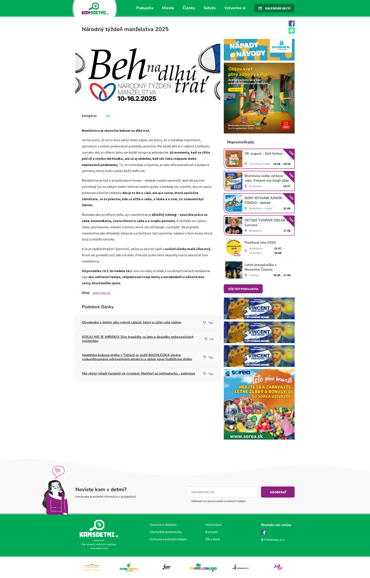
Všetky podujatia (243, 289)
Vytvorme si (235, 7)
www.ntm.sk (101, 292)
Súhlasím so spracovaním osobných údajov (218, 501)
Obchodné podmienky (166, 532)
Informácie (213, 524)
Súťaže (210, 7)
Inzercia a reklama (163, 524)
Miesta (168, 7)
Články (189, 7)
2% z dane (212, 539)
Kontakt (211, 532)
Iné (107, 116)
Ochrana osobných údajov (168, 539)
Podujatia (144, 7)
